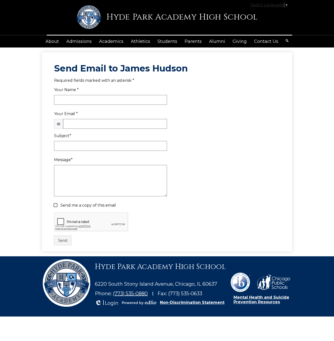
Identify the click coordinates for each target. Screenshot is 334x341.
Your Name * (66, 89)
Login (106, 303)
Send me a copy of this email (87, 205)
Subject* (62, 135)
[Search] (287, 41)
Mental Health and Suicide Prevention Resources (261, 299)
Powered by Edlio (139, 302)
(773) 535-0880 (130, 293)
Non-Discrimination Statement (192, 302)
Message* (63, 159)
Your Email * (66, 113)
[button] (52, 41)
